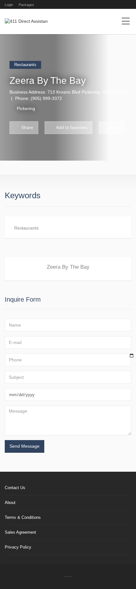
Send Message (24, 446)
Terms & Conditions (23, 517)
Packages (26, 5)
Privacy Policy (18, 547)
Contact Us (15, 487)
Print (114, 127)
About (10, 502)
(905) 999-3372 (46, 98)
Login (9, 5)
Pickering (26, 108)
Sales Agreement (20, 532)
